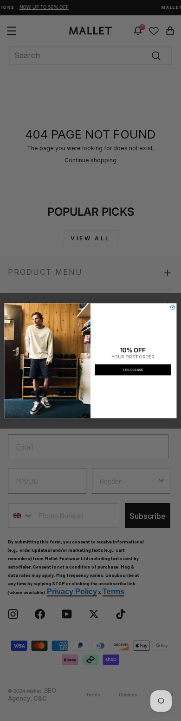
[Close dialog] (172, 307)
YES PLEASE (133, 369)
